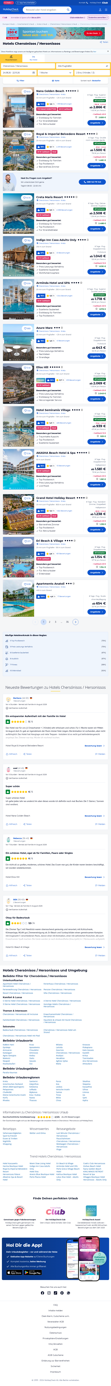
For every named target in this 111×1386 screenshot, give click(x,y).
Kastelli (86, 1052)
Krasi (31, 1044)
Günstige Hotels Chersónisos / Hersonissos (57, 1005)
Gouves (32, 1061)
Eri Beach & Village (49, 540)
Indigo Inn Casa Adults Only (56, 240)
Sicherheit (55, 1366)
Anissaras (7, 1050)
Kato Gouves (88, 1050)
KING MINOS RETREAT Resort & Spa (93, 1173)
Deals (7, 3)
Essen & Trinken (10, 1138)
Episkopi (6, 1047)
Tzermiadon (88, 1058)
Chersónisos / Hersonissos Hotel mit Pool (21, 1036)
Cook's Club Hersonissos (94, 1163)
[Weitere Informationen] (96, 117)
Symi (85, 1097)
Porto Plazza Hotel (38, 1177)
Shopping (7, 1144)
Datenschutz (56, 1333)
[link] (100, 9)
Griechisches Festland (13, 1084)
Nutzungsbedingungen (55, 1327)
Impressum (55, 1372)
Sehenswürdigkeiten (12, 1133)
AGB (55, 1349)
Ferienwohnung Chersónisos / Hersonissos (22, 989)
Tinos (58, 1095)
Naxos (32, 1097)
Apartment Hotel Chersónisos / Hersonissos (17, 985)
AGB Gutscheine (55, 1355)
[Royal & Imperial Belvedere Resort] (18, 150)
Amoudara (87, 1063)
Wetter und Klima (38, 1133)
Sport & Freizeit (10, 1136)
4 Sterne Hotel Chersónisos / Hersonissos (62, 1001)
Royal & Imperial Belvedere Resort (60, 134)
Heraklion (60, 1058)
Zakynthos (34, 1084)
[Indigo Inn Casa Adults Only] (18, 256)
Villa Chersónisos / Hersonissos (58, 993)
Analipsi (59, 1055)
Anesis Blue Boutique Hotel (42, 1174)
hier (94, 51)
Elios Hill (42, 367)
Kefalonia (33, 1086)
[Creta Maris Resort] (18, 213)
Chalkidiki (7, 1092)
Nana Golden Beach (50, 91)
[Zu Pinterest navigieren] (62, 1293)
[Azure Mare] (18, 342)
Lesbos (59, 1086)
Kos (57, 1084)
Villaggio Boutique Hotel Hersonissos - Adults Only (95, 1178)
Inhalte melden (55, 1310)
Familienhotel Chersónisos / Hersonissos (21, 1020)
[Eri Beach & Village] (18, 557)
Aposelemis (34, 1047)
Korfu (5, 1097)
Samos (59, 1092)
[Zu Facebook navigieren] (42, 1293)
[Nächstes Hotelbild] (31, 107)
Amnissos (33, 1052)
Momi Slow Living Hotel (40, 1163)
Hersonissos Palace (11, 1174)
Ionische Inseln (63, 1089)
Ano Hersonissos (90, 1061)
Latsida (59, 1047)
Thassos (33, 1100)
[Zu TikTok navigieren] (55, 1293)
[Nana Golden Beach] (18, 107)
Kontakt (82, 3)
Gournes (60, 1050)
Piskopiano (87, 1047)
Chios (58, 1100)
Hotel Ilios (34, 1171)
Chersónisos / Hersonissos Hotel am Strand (60, 1031)
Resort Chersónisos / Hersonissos (18, 993)
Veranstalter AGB (55, 1322)
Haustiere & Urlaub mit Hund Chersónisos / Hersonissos (63, 1021)
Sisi (30, 1063)
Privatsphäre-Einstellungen (55, 1338)
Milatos (59, 1044)
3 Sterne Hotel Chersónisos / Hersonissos (21, 1004)
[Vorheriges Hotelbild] (6, 107)
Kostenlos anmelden (97, 18)
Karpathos (87, 1086)
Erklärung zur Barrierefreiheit (56, 1361)
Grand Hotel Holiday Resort (55, 498)
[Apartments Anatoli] (18, 598)
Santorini (33, 1081)
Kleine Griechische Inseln (14, 1095)
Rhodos (6, 1100)
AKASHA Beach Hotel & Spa (55, 452)
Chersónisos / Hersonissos (68, 1052)
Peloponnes (8, 1089)
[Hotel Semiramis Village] (18, 426)
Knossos (86, 1044)
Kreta (5, 1081)
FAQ (55, 1305)
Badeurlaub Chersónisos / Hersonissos (20, 1030)
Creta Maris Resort (49, 197)
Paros (58, 1081)
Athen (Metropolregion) (13, 1086)
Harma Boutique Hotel (13, 1166)
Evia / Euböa (34, 1095)
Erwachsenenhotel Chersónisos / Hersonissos (58, 1015)
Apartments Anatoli (50, 583)
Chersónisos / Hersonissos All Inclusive (20, 1014)
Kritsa (85, 1055)
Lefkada (32, 1089)
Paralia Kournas (10, 1072)
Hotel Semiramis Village (53, 410)
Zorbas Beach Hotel (92, 1166)
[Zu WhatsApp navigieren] (68, 1293)
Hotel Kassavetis (10, 1163)
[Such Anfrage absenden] (68, 10)
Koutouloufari (9, 1063)
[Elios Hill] (18, 383)
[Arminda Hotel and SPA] (18, 299)
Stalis (31, 1058)
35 (67, 622)
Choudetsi (34, 1050)
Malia (58, 1063)
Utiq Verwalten (55, 1344)
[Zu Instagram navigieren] (49, 1293)
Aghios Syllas (62, 1061)
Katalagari (7, 1052)
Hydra (85, 1100)
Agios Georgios (9, 1055)
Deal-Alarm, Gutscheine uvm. (55, 1316)
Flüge (58, 1149)
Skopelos (87, 1084)
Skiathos (86, 1081)
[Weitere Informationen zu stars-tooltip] (77, 91)
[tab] (11, 58)
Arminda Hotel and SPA (53, 283)
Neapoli (6, 1061)
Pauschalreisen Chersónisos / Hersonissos (68, 1140)
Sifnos (85, 1089)
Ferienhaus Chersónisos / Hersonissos (61, 984)
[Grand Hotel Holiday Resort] (18, 514)
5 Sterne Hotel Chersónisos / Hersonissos (21, 1001)
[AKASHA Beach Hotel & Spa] (18, 469)
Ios (84, 1095)
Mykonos (33, 1092)
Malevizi (6, 1058)
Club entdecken (77, 18)
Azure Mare (44, 327)
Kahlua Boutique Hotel (66, 1174)
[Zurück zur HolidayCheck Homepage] (10, 9)
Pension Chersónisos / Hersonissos (59, 989)
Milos (58, 1097)
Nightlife (7, 1141)
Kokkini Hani (8, 1044)
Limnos (86, 1092)
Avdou (32, 1055)
